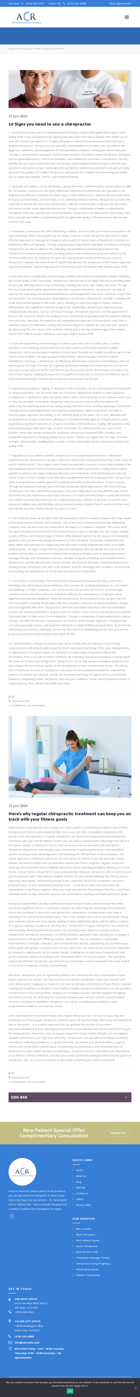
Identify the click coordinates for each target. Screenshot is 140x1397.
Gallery (79, 1199)
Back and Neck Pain (87, 1252)
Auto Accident (83, 1228)
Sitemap (80, 1187)
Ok (70, 1391)
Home (79, 1170)
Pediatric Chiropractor (88, 1275)
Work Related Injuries (88, 1240)
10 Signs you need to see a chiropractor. (50, 124)
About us (81, 1176)
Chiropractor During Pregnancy (93, 1263)
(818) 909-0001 (35, 3)
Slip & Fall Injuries (85, 1234)
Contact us (118, 1133)
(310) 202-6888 (76, 3)
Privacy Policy (83, 1205)
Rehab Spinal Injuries (87, 1269)
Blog (78, 1181)
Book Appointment (120, 3)
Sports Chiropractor (87, 1246)
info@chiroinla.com (27, 1342)
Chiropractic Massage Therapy (93, 1257)
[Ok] (135, 1387)
